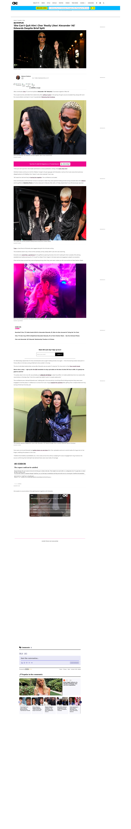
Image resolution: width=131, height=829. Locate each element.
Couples (19, 20)
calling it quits (47, 95)
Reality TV (36, 3)
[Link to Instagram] (100, 3)
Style (48, 3)
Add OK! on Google (35, 87)
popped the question (57, 382)
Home (15, 20)
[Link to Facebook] (96, 3)
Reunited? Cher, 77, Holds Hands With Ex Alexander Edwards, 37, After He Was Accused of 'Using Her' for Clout (47, 332)
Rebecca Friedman (26, 76)
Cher (24, 20)
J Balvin (83, 180)
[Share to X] (23, 84)
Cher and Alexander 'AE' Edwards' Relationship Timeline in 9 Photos (34, 339)
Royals (54, 3)
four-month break (75, 366)
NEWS (43, 3)
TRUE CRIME (75, 3)
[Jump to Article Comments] (14, 84)
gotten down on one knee (40, 450)
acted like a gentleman (28, 255)
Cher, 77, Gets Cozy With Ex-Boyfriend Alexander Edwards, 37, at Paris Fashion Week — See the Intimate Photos (47, 335)
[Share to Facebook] (18, 84)
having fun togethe (35, 177)
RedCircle (19, 483)
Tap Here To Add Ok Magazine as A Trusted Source (44, 164)
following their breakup (48, 97)
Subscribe (91, 3)
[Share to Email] (33, 84)
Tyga (15, 248)
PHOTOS (61, 3)
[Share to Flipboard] (28, 84)
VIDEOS (67, 3)
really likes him (62, 168)
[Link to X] (103, 3)
